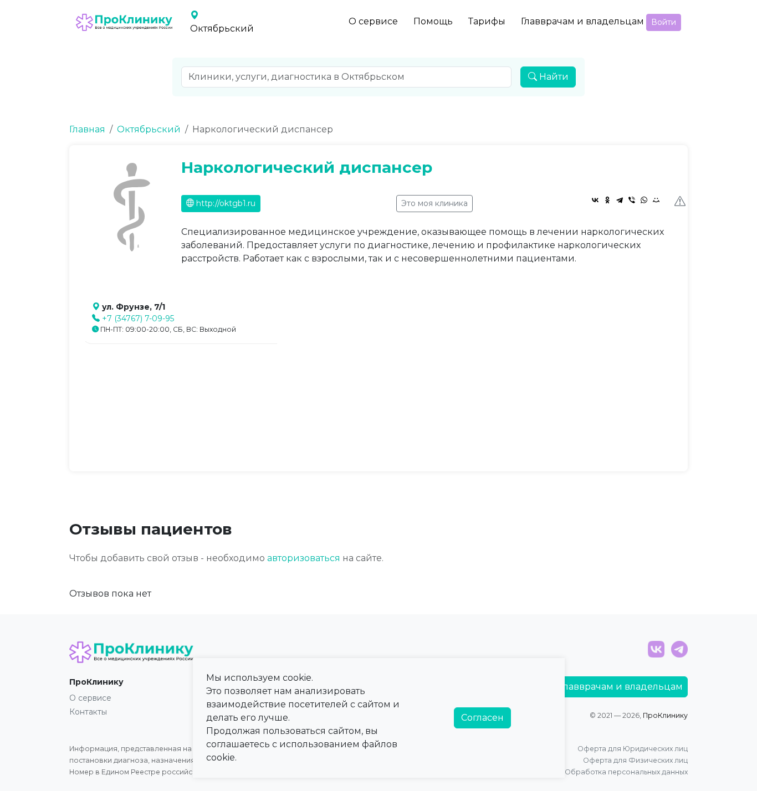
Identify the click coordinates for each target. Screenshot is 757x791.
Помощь (433, 21)
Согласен (482, 717)
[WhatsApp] (644, 200)
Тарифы (486, 21)
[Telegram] (620, 200)
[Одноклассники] (607, 200)
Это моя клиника (434, 203)
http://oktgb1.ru (224, 203)
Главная (87, 129)
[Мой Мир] (656, 200)
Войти (663, 22)
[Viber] (632, 200)
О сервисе (373, 21)
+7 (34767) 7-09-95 (138, 318)
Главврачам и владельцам (582, 21)
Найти (553, 76)
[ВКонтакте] (595, 200)
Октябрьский (149, 129)
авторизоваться (303, 558)
